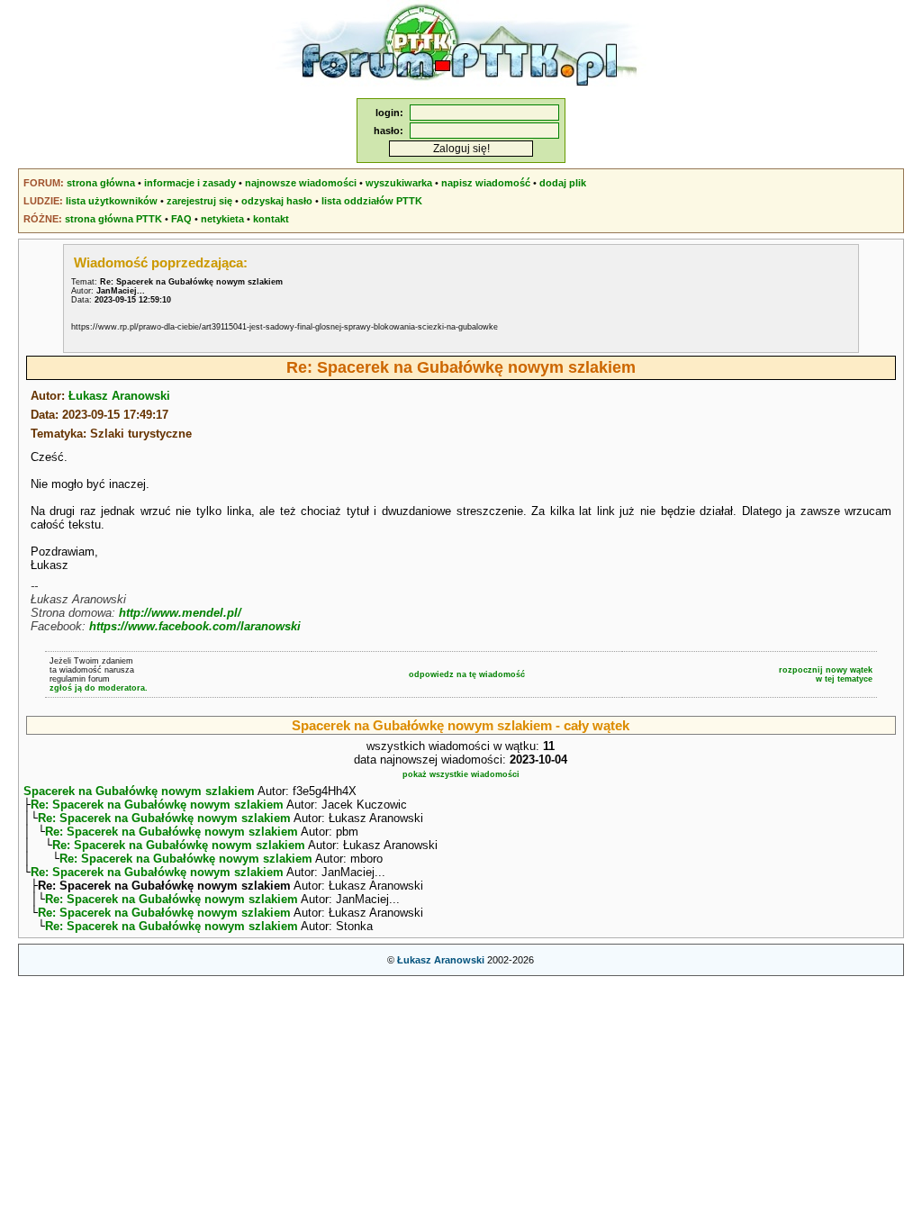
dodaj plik (562, 182)
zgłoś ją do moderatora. (99, 687)
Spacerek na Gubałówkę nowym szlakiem (139, 791)
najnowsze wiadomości (301, 182)
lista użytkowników (112, 200)
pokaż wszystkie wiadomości (461, 774)
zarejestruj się (199, 200)
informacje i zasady (190, 182)
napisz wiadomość (485, 182)
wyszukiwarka (399, 182)
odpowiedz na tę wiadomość (467, 674)
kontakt (271, 218)
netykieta (222, 218)
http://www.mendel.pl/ (180, 613)
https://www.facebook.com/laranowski (195, 626)
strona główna (101, 182)
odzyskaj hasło (276, 200)
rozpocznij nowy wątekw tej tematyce (825, 674)
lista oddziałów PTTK (371, 200)
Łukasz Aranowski (119, 395)
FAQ (181, 218)
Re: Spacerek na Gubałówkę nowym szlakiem (157, 804)
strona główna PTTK (113, 218)
